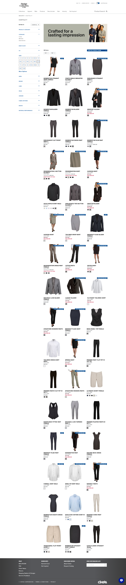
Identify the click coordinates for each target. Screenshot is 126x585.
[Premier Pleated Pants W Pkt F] (96, 410)
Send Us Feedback (24, 576)
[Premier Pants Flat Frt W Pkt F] (53, 379)
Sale (58, 11)
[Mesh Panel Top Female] (96, 317)
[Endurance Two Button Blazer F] (75, 192)
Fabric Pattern (23, 101)
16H (35, 61)
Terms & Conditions (42, 582)
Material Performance (25, 110)
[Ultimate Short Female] (96, 379)
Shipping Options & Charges (27, 573)
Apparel (30, 11)
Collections (22, 11)
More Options (23, 71)
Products (42, 11)
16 (31, 61)
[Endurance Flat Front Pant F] (53, 128)
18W (35, 65)
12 (27, 58)
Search (100, 11)
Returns (21, 571)
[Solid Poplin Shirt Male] (53, 192)
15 (23, 61)
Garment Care (45, 564)
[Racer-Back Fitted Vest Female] (53, 410)
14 (38, 58)
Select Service (22, 40)
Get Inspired (72, 11)
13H (35, 58)
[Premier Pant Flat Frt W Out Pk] (96, 348)
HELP (77, 3)
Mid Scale (21, 38)
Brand (21, 81)
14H (20, 61)
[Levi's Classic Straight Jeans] (96, 534)
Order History (85, 3)
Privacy (53, 582)
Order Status (22, 568)
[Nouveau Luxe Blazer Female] (53, 286)
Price (20, 91)
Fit (19, 50)
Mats (36, 11)
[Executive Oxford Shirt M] (75, 503)
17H (24, 65)
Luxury (20, 36)
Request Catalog (69, 566)
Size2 (20, 76)
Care (20, 86)
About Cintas (67, 564)
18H (31, 65)
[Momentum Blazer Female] (53, 98)
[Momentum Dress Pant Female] (75, 128)
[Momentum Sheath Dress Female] (53, 503)
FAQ (20, 566)
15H (28, 61)
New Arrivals (51, 11)
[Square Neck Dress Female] (96, 441)
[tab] (29, 28)
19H (20, 68)
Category (22, 34)
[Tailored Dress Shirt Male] (53, 348)
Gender (21, 96)
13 (31, 58)
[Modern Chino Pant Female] (96, 503)
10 (23, 58)
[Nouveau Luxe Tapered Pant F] (75, 410)
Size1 (20, 55)
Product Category (24, 29)
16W (38, 61)
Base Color (22, 46)
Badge (21, 105)
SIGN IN (92, 3)
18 (27, 65)
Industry (64, 11)
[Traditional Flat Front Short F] (53, 534)
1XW (24, 68)
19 (38, 65)
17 (20, 65)
